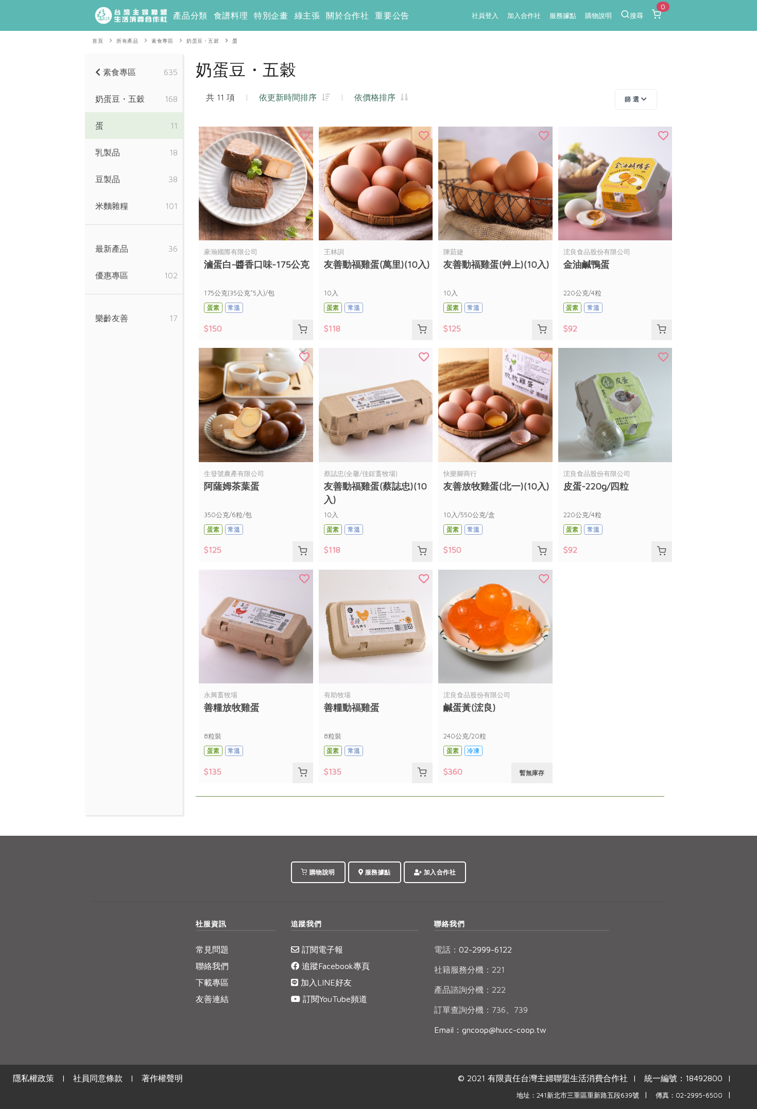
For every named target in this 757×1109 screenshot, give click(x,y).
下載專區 (212, 982)
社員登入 (485, 15)
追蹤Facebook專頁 (334, 966)
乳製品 (107, 152)
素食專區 (162, 41)
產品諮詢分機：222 (470, 989)
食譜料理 (231, 15)
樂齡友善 (111, 318)
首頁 (97, 41)
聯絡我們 (212, 966)
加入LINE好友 (325, 982)
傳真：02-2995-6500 (689, 1095)
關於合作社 (347, 15)
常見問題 (212, 949)
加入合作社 (524, 15)
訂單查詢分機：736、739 (481, 1009)
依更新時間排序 (290, 97)
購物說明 (598, 15)
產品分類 (190, 15)
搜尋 (636, 15)
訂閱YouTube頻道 (333, 999)
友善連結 (212, 999)
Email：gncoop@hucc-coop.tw (490, 1029)
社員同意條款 (98, 1078)
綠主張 (307, 15)
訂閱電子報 (321, 949)
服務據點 (562, 15)
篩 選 (633, 99)
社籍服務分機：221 (469, 969)
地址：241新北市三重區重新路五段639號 (578, 1095)
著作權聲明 (162, 1078)
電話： (446, 949)
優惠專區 (111, 275)
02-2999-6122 (473, 949)
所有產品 (127, 41)
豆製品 (107, 179)
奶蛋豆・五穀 (202, 41)
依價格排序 (377, 97)
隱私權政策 (33, 1078)
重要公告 (392, 15)
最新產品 (111, 248)
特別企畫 (271, 15)
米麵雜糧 (111, 205)
